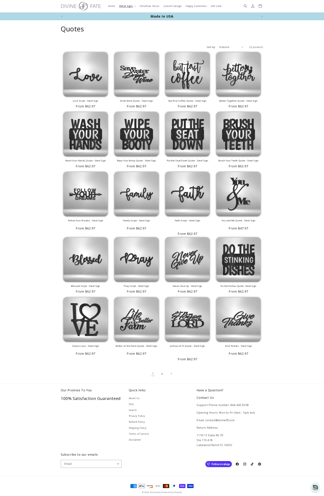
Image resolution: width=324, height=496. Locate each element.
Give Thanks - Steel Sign (238, 346)
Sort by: (211, 47)
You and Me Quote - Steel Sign (238, 220)
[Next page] (171, 373)
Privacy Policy (137, 415)
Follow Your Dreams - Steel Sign (85, 220)
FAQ (131, 404)
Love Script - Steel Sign (85, 100)
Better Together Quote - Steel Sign (238, 100)
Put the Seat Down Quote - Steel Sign (187, 160)
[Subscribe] (117, 464)
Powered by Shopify (171, 492)
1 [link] (153, 373)
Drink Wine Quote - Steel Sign (136, 100)
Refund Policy (137, 421)
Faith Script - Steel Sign (187, 220)
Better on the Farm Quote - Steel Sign (136, 346)
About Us (134, 398)
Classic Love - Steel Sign (85, 346)
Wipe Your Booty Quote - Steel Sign (136, 160)
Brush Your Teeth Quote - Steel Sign (239, 160)
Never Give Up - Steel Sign (187, 286)
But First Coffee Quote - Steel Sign (188, 100)
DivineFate (155, 492)
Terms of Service (139, 433)
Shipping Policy (137, 427)
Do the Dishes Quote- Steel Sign (238, 286)
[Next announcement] (262, 16)
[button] (127, 6)
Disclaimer (135, 439)
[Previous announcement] (62, 16)
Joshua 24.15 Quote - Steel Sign (187, 346)
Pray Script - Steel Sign (136, 286)
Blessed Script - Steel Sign (85, 286)
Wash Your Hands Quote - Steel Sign (85, 160)
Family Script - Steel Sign (136, 220)
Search (133, 410)
